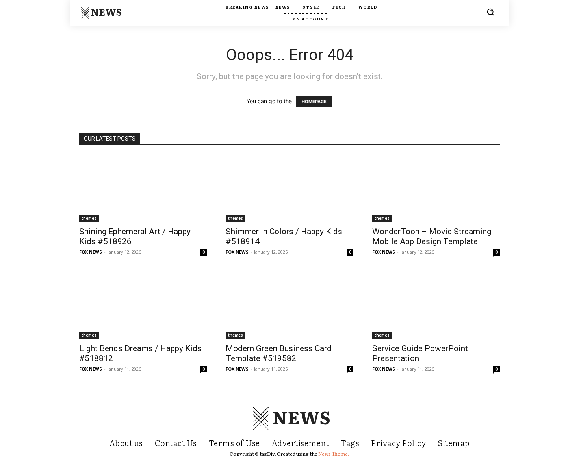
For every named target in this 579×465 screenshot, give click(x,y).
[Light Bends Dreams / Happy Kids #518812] (143, 305)
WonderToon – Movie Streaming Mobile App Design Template (431, 236)
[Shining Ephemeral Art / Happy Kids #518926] (143, 188)
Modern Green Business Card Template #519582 (279, 353)
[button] (490, 11)
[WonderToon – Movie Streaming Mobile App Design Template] (436, 188)
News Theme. (333, 453)
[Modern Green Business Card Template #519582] (289, 305)
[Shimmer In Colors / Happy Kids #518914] (289, 188)
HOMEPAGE (314, 101)
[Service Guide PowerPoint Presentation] (436, 305)
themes (89, 218)
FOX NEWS (90, 252)
